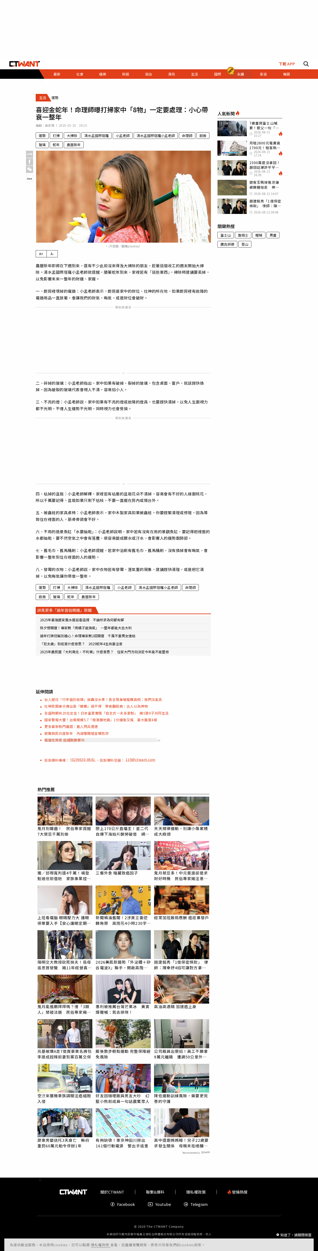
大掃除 (72, 135)
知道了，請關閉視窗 (296, 1234)
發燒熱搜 (239, 1192)
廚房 (202, 135)
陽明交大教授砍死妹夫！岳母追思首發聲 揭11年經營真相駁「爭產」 (64, 964)
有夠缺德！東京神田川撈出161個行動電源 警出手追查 (122, 1142)
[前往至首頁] (24, 64)
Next (29, 178)
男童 (273, 235)
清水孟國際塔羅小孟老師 (156, 135)
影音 (263, 74)
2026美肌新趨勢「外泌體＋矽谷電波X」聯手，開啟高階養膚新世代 (123, 964)
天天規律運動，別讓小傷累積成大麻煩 (181, 831)
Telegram (199, 1204)
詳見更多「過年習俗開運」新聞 (64, 610)
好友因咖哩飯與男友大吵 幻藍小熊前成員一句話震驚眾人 (122, 1098)
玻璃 (42, 144)
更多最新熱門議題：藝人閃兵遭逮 (71, 726)
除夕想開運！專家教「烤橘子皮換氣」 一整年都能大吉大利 (86, 627)
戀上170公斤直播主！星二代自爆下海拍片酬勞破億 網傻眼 (122, 831)
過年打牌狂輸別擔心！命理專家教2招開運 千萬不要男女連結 (87, 635)
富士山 (225, 235)
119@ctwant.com (141, 759)
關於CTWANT (112, 1192)
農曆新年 (74, 144)
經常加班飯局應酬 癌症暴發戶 (181, 917)
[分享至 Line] (29, 154)
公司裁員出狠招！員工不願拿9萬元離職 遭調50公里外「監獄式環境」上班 (181, 1054)
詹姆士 (243, 235)
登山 (244, 244)
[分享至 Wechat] (29, 169)
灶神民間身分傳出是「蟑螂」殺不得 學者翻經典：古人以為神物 (96, 706)
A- (52, 253)
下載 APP (287, 64)
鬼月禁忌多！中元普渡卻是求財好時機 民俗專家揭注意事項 (181, 875)
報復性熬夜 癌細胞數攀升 (64, 740)
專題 (286, 74)
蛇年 (56, 144)
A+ (41, 253)
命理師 (187, 135)
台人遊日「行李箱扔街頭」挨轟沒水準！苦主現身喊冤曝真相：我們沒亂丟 (103, 699)
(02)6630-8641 (83, 759)
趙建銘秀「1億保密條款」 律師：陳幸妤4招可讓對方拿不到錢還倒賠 (181, 964)
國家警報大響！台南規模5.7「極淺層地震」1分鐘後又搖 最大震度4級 (100, 719)
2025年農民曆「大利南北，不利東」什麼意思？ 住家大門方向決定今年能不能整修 (104, 651)
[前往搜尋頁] (306, 63)
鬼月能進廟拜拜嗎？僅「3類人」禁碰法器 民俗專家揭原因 (64, 1009)
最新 (56, 74)
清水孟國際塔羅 (96, 135)
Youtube (163, 1204)
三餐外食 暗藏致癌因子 (117, 873)
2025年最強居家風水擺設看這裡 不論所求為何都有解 (82, 619)
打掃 (56, 135)
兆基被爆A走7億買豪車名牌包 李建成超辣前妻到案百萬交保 (65, 1054)
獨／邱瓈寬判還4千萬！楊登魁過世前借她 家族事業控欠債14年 (64, 875)
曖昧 (258, 235)
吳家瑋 (49, 125)
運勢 (42, 135)
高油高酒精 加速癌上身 (175, 1006)
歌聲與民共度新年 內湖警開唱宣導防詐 (76, 733)
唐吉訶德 (227, 244)
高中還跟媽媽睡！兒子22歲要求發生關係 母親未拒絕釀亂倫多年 (181, 1142)
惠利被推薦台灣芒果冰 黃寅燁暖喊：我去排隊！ (122, 1009)
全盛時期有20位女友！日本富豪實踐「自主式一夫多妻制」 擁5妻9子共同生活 (106, 713)
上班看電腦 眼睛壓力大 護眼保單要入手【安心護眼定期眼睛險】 (64, 920)
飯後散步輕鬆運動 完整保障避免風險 (123, 1054)
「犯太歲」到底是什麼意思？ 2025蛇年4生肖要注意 (81, 643)
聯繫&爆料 (155, 1192)
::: (40, 80)
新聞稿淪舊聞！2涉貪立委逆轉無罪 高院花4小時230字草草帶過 (123, 920)
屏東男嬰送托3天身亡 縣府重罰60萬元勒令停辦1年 (63, 1142)
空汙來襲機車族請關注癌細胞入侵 (64, 1098)
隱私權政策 (100, 1244)
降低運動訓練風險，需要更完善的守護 (181, 1098)
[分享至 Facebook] (29, 161)
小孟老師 (123, 135)
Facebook (126, 1204)
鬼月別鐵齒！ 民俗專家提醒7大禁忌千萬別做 (64, 831)
